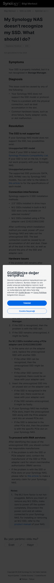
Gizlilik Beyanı (24, 292)
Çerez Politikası (40, 292)
